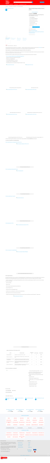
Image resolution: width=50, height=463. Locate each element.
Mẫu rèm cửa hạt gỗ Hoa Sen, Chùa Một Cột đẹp (40, 409)
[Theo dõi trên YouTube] (35, 451)
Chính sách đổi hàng (20, 445)
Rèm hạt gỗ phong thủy (20, 6)
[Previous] (7, 23)
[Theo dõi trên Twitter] (35, 449)
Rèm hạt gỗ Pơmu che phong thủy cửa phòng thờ (10, 409)
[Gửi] (32, 2)
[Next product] (42, 6)
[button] (42, 2)
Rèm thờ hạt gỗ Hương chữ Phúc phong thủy (20, 409)
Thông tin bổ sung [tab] (10, 45)
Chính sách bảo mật (20, 442)
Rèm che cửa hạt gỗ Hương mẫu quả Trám (30, 409)
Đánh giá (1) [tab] (15, 45)
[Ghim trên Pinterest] (33, 34)
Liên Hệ (25, 4)
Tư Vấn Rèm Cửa (16, 4)
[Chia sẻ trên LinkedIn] (34, 34)
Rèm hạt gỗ (40, 47)
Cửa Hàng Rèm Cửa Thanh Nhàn (13, 6)
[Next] (26, 23)
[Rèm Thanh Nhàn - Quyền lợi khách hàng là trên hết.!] (9, 2)
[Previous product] (43, 6)
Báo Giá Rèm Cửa (21, 4)
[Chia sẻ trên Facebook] (29, 34)
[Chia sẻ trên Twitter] (31, 34)
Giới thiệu (29, 442)
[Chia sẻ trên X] (30, 34)
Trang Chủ (7, 4)
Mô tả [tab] (6, 45)
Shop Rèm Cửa (11, 4)
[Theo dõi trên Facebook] (34, 449)
